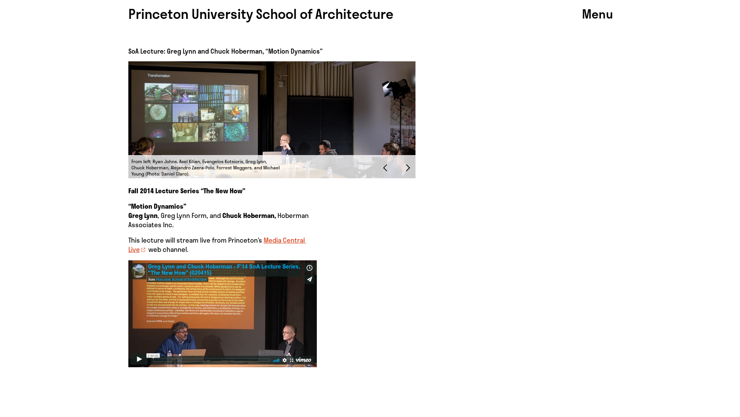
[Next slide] (406, 167)
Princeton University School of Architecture (261, 13)
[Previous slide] (387, 167)
